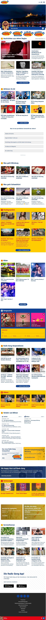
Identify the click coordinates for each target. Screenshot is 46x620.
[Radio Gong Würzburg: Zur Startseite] (4, 2)
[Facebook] (18, 596)
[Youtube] (24, 596)
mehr (20, 416)
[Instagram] (21, 596)
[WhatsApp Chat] (43, 28)
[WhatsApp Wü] (28, 596)
